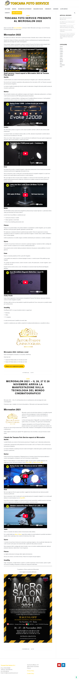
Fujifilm (61, 51)
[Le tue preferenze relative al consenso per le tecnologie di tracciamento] (76, 677)
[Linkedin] (63, 665)
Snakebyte (62, 65)
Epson (61, 48)
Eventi (28, 15)
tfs (32, 372)
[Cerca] (74, 13)
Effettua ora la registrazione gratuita (14, 366)
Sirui (61, 63)
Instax (61, 56)
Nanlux (61, 61)
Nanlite (61, 60)
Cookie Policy (30, 673)
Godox (61, 53)
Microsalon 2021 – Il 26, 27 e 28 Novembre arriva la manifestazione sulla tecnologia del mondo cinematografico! (28, 387)
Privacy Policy (30, 670)
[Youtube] (59, 665)
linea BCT (22, 498)
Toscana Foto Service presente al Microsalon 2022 (28, 19)
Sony (61, 66)
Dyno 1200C (29, 462)
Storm (20, 534)
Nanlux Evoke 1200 (38, 462)
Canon (61, 46)
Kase (61, 58)
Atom (16, 534)
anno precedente (18, 27)
